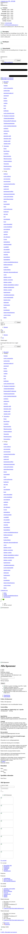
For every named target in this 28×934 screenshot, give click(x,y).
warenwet (6, 267)
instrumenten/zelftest (8, 191)
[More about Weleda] (7, 827)
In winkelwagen (4, 679)
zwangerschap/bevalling (9, 184)
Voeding (6, 85)
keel (5, 216)
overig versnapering (8, 88)
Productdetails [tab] (7, 696)
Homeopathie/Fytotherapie (10, 120)
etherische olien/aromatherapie (11, 272)
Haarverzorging (7, 156)
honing (5, 98)
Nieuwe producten (8, 879)
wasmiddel (6, 247)
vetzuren (6, 133)
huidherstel (6, 186)
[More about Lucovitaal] (7, 804)
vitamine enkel (7, 143)
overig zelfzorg (7, 176)
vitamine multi (7, 141)
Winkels (5, 896)
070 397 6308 (8, 23)
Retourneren (6, 890)
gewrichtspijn (7, 229)
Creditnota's (6, 868)
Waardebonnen (7, 870)
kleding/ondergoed (8, 264)
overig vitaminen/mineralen (10, 126)
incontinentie (7, 310)
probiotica (6, 128)
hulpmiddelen (7, 259)
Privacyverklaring (8, 891)
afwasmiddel (7, 249)
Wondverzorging (7, 166)
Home (5, 148)
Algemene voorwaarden (9, 888)
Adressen (6, 869)
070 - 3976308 (11, 1)
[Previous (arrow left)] (1, 791)
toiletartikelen (7, 242)
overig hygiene (7, 315)
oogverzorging (7, 181)
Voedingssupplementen (9, 123)
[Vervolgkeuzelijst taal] (2, 324)
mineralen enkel (7, 138)
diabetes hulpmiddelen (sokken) (11, 284)
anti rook (6, 214)
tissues (5, 307)
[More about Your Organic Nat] (7, 858)
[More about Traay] (7, 842)
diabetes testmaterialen (9, 287)
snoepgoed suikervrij (8, 93)
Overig (5, 239)
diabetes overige (7, 277)
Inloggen (6, 327)
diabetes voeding (7, 282)
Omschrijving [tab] (7, 695)
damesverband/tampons (9, 312)
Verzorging (6, 146)
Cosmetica (6, 153)
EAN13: (3, 673)
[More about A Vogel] (7, 811)
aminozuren (6, 131)
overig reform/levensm (9, 113)
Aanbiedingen (7, 878)
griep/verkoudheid (8, 224)
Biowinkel (6, 81)
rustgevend (6, 189)
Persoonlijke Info (8, 865)
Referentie (3, 762)
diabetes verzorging (8, 279)
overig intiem (7, 252)
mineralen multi (7, 136)
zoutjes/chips (7, 90)
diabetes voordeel (8, 289)
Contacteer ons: (4, 1)
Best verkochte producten (10, 881)
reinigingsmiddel (7, 244)
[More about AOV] (7, 834)
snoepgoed (6, 95)
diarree (5, 201)
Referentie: (3, 672)
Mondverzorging (7, 158)
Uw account (3, 860)
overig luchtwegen (8, 209)
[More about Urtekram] (7, 850)
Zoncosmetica (7, 168)
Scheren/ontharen (8, 161)
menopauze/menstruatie (9, 194)
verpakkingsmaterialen (9, 295)
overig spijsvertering (8, 196)
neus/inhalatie (7, 219)
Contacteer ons (4, 590)
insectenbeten (7, 257)
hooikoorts (6, 211)
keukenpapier (7, 305)
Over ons (6, 892)
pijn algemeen (7, 237)
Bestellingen (6, 866)
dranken (5, 100)
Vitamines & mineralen (9, 115)
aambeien (6, 231)
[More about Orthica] (7, 819)
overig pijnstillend (8, 226)
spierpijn (6, 234)
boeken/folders (7, 269)
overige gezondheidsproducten (11, 262)
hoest (5, 221)
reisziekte (6, 254)
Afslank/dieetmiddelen (9, 118)
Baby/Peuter (6, 151)
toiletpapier (6, 302)
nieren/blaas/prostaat (8, 199)
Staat (2, 778)
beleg (5, 105)
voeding (5, 103)
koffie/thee (6, 110)
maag (5, 206)
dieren (5, 317)
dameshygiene (7, 300)
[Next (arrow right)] (2, 791)
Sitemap (5, 895)
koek (5, 108)
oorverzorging (7, 179)
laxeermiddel (7, 204)
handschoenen (7, 292)
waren (5, 274)
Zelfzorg (6, 173)
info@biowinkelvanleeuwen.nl (11, 24)
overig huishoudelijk (8, 297)
